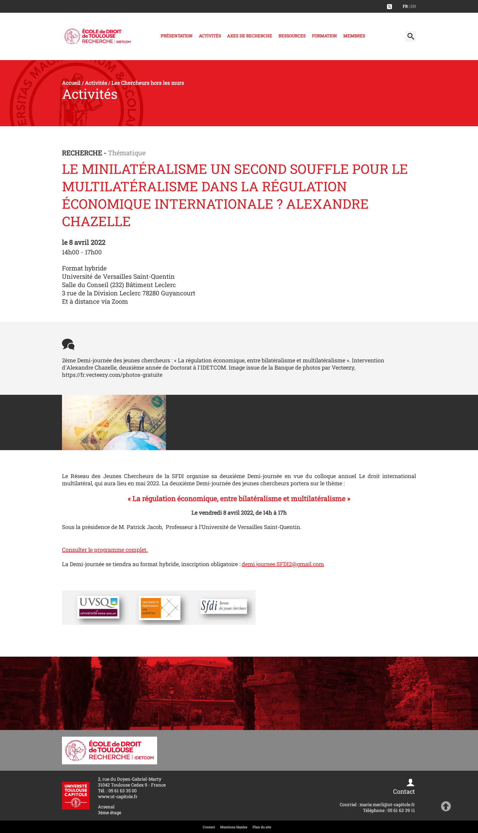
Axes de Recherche (249, 35)
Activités (210, 35)
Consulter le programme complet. (105, 549)
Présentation (177, 35)
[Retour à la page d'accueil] (97, 36)
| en (412, 6)
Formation (324, 35)
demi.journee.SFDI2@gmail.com (283, 564)
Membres (354, 35)
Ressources (292, 35)
